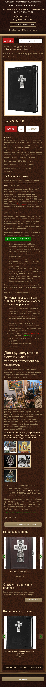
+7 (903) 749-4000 (23, 19)
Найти (38, 41)
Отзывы (23, 667)
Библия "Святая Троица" (20, 572)
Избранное (15, 30)
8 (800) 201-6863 (23, 16)
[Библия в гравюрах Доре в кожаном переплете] (23, 89)
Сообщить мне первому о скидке (23, 524)
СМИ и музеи (10, 667)
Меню (10, 41)
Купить (10, 129)
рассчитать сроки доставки (18, 239)
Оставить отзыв (33, 600)
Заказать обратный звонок (23, 24)
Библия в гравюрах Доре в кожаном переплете (19, 652)
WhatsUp (26, 490)
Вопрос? (32, 129)
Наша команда (37, 667)
